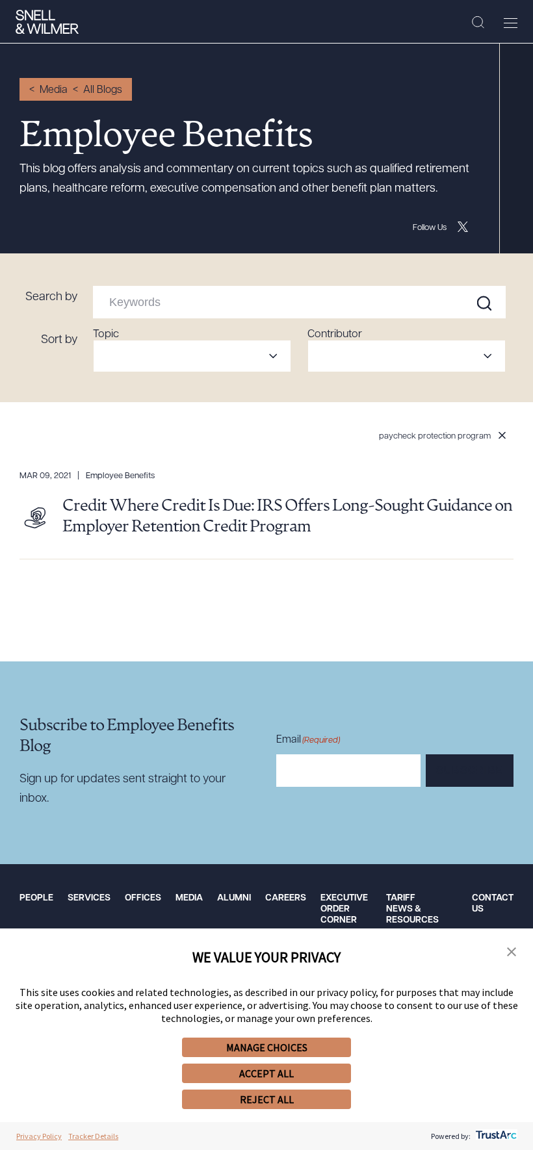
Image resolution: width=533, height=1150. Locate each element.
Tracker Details (93, 1136)
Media (54, 90)
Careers (285, 898)
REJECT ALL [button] (267, 1099)
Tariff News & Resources (412, 909)
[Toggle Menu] (510, 22)
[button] (512, 952)
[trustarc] (495, 1136)
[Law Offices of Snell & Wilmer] (47, 22)
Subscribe (469, 771)
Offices (143, 898)
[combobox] (192, 356)
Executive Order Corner (344, 909)
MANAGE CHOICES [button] (266, 1047)
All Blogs (102, 90)
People (36, 898)
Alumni (234, 898)
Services (89, 898)
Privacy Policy (39, 1136)
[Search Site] (478, 22)
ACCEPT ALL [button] (266, 1073)
